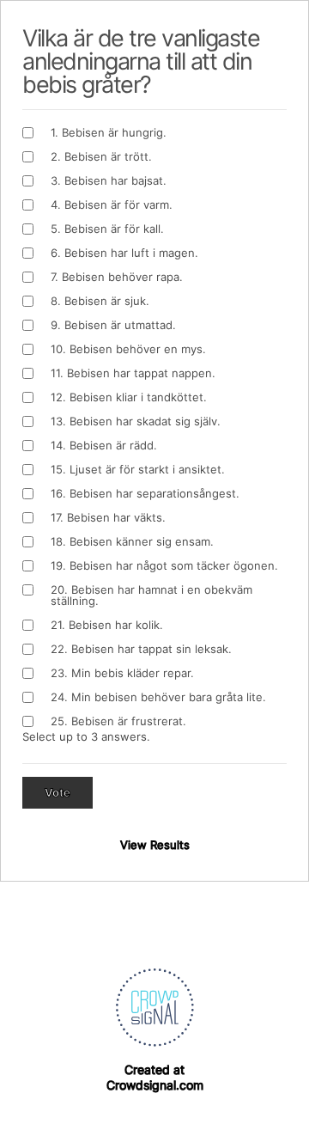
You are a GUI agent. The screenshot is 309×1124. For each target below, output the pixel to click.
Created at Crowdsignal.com (154, 1077)
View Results (155, 845)
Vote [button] (57, 792)
